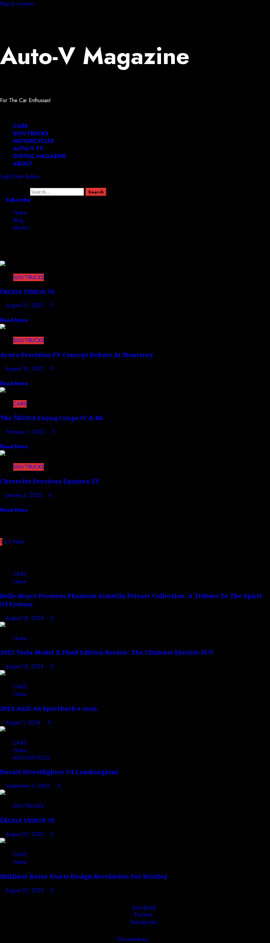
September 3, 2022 (29, 786)
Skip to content (16, 4)
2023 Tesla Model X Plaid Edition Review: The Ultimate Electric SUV (107, 652)
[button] (15, 113)
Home (20, 581)
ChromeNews (132, 939)
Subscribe (17, 200)
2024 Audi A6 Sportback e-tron (48, 708)
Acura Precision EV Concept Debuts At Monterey (76, 354)
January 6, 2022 (24, 495)
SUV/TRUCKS (30, 133)
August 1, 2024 (24, 722)
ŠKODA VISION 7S (27, 291)
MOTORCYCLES (33, 141)
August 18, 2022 (25, 368)
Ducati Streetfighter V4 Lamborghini (59, 772)
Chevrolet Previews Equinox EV (50, 481)
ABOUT (22, 164)
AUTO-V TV (28, 148)
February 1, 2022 (26, 432)
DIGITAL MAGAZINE (39, 156)
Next (18, 542)
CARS (20, 126)
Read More (14, 320)
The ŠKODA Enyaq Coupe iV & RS (51, 418)
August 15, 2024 (25, 666)
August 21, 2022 (25, 890)
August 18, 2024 (25, 618)
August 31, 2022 (25, 305)
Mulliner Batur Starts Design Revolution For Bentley (83, 876)
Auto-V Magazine (95, 56)
